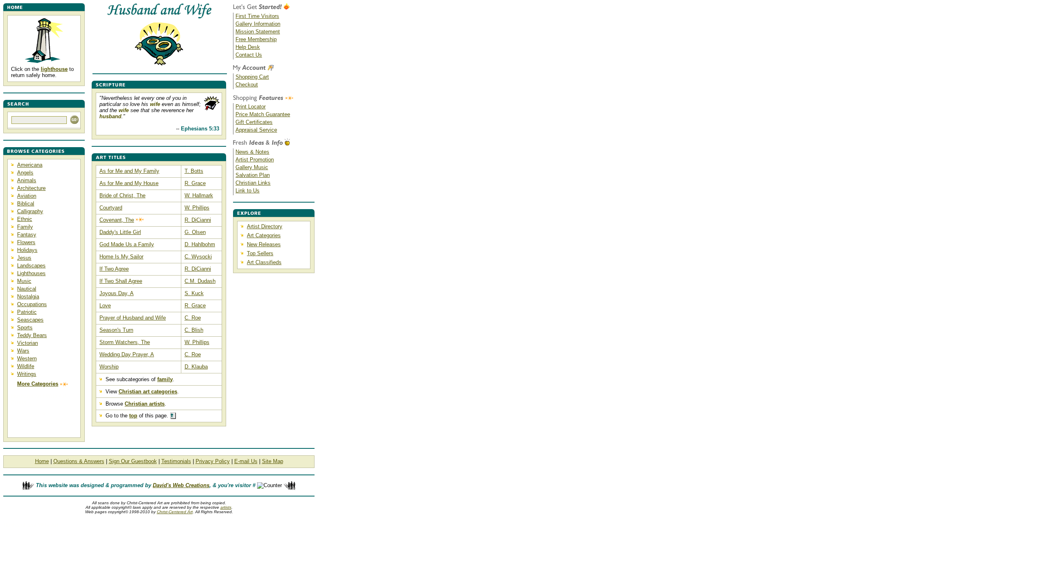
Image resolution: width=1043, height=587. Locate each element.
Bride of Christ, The (122, 195)
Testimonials (176, 461)
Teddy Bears (32, 335)
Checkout (246, 85)
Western (27, 358)
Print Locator (250, 107)
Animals (26, 180)
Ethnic (24, 219)
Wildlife (25, 366)
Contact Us (248, 55)
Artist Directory (264, 226)
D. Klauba (196, 367)
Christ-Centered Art (175, 512)
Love (105, 305)
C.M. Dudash (200, 281)
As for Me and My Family (129, 171)
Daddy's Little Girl (120, 232)
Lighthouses (31, 273)
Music (24, 281)
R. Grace (195, 183)
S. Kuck (194, 293)
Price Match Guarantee (262, 114)
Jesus (24, 258)
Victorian (27, 343)
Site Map (272, 461)
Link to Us (247, 191)
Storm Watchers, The (124, 342)
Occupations (32, 304)
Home (42, 461)
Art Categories (264, 235)
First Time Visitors (257, 16)
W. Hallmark (199, 195)
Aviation (26, 196)
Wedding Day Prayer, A (126, 354)
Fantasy (26, 235)
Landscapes (31, 266)
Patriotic (27, 312)
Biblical (25, 204)
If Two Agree (114, 269)
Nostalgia (28, 297)
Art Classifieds (264, 262)
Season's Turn (116, 330)
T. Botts (194, 171)
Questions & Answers (78, 461)
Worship (109, 367)
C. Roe (193, 318)
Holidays (27, 250)
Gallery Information (257, 24)
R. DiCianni (198, 220)
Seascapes (30, 320)
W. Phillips (197, 208)
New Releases (264, 244)
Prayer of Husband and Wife (132, 318)
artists (225, 507)
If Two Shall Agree (120, 281)
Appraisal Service (256, 130)
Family (25, 227)
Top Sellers (260, 253)
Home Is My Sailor (121, 257)
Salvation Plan (252, 175)
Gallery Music (251, 167)
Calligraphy (30, 211)
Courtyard (110, 208)
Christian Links (253, 183)
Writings (26, 374)
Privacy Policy (213, 461)
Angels (25, 173)
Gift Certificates (254, 122)
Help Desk (247, 47)
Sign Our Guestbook (133, 461)
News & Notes (252, 152)
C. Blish (194, 330)
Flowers (26, 242)
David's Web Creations (181, 485)
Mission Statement (257, 32)
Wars (23, 351)
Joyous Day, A (116, 293)
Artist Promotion (254, 160)
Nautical (26, 289)
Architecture (31, 188)
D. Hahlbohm (200, 244)
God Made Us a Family (126, 244)
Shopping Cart (252, 77)
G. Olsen (195, 232)
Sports (25, 327)
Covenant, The (116, 220)
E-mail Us (245, 461)
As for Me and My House (128, 183)
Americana (29, 165)
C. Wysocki (198, 257)
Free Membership (256, 39)
